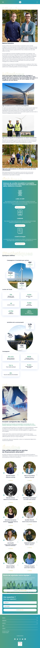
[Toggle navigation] (3, 2)
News (3, 625)
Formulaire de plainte (5, 632)
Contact (3, 628)
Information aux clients (5, 631)
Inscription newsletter (20, 635)
